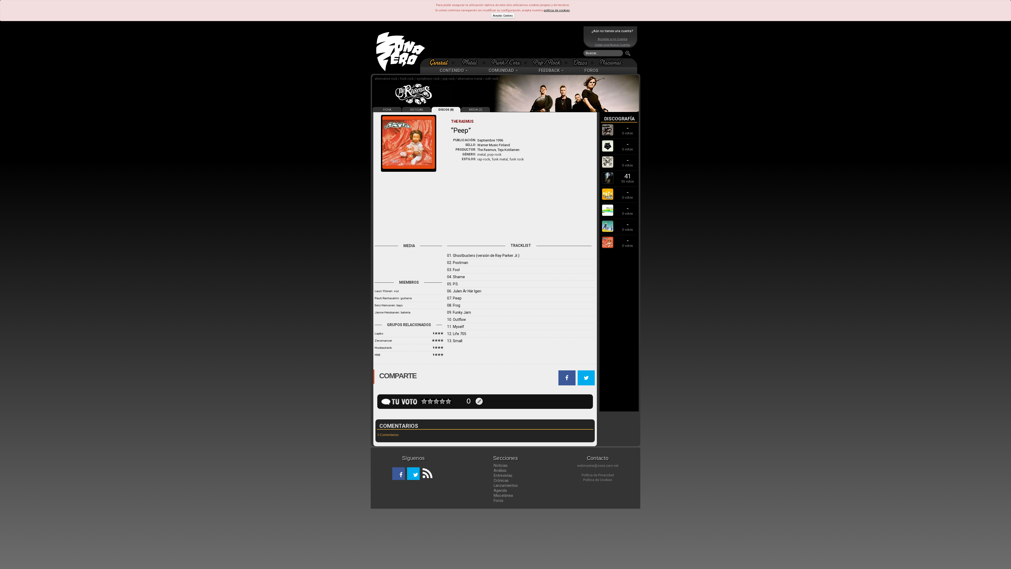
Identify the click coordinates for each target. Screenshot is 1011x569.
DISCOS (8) (446, 109)
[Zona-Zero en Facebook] (398, 473)
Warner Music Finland (493, 145)
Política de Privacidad (598, 475)
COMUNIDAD (502, 70)
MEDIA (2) (475, 109)
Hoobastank (383, 348)
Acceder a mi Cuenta (612, 39)
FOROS (591, 70)
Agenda (500, 490)
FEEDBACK (550, 70)
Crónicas (501, 480)
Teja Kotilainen (508, 150)
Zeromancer (383, 340)
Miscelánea (503, 495)
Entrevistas (503, 475)
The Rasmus (486, 150)
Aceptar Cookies (503, 15)
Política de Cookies (597, 480)
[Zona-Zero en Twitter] (413, 473)
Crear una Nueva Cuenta (612, 45)
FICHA (387, 109)
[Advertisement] (504, 42)
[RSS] (426, 473)
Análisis (500, 470)
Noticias (501, 465)
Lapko (379, 333)
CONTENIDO (452, 70)
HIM (377, 355)
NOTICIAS (416, 109)
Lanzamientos (506, 485)
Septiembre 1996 (490, 140)
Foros (498, 500)
